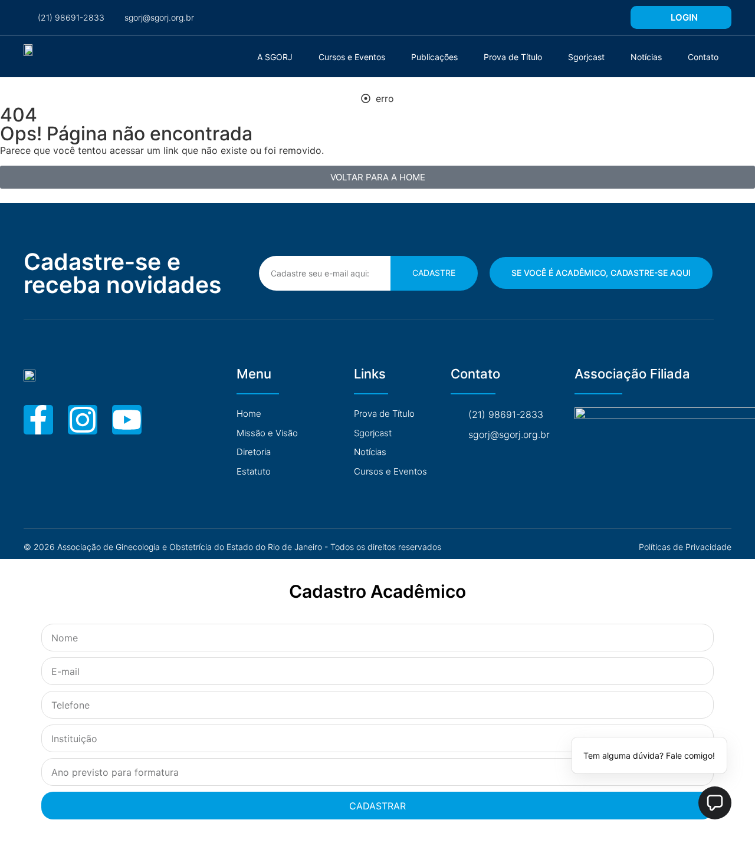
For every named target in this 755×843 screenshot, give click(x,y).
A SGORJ (275, 57)
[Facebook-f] (38, 419)
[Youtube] (127, 419)
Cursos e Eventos (352, 57)
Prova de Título (513, 57)
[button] (714, 802)
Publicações (434, 57)
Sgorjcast (586, 57)
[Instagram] (82, 419)
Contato (703, 57)
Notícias (646, 57)
